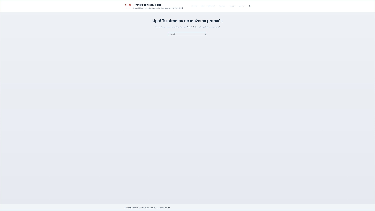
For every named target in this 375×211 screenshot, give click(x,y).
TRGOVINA (222, 6)
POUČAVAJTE (211, 6)
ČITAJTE (194, 6)
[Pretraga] (249, 6)
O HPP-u (241, 6)
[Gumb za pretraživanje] (205, 34)
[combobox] (185, 34)
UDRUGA (232, 6)
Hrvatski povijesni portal (147, 4)
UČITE (202, 6)
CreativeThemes (164, 207)
